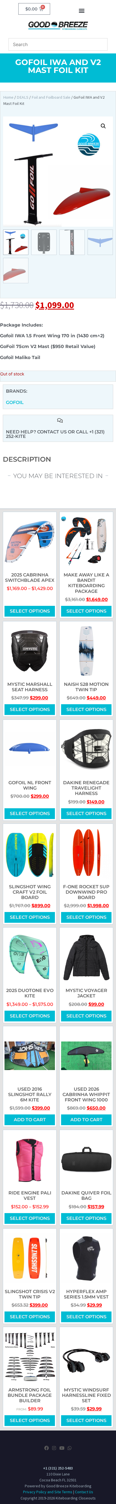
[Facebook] (46, 1448)
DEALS (22, 97)
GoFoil (15, 402)
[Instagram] (54, 1448)
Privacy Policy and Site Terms (47, 1491)
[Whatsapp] (69, 1448)
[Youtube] (62, 1448)
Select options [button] (30, 1420)
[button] (81, 10)
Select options (30, 611)
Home (8, 97)
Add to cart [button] (30, 1119)
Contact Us (84, 1491)
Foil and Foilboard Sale (51, 97)
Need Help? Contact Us (37, 432)
